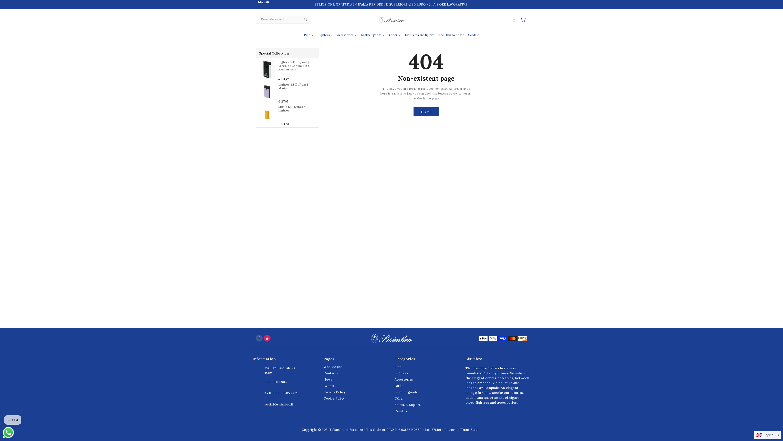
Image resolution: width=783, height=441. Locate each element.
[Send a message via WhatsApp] (8, 432)
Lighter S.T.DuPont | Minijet (293, 86)
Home (426, 112)
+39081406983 (276, 382)
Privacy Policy (334, 392)
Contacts (331, 373)
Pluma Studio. (470, 430)
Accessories (404, 379)
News (328, 379)
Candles (401, 411)
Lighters (401, 373)
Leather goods (406, 392)
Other (399, 398)
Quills (399, 386)
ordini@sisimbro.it (279, 404)
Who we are (333, 367)
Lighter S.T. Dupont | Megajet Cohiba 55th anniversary (293, 65)
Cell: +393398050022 (281, 393)
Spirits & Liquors (408, 405)
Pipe (398, 367)
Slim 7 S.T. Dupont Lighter (291, 108)
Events (329, 386)
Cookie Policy (334, 398)
